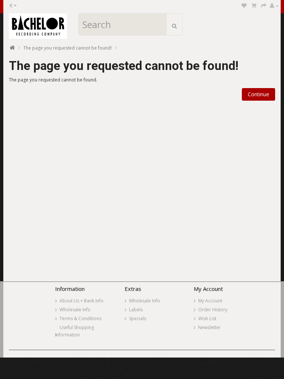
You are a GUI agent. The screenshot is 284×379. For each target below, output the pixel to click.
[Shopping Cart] (253, 6)
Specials (137, 318)
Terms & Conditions (80, 318)
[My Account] (274, 6)
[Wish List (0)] (244, 6)
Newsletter (209, 327)
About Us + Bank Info (82, 301)
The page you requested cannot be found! (67, 48)
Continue (258, 94)
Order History (212, 309)
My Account (210, 301)
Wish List (207, 318)
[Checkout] (263, 6)
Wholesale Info (75, 309)
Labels (136, 309)
